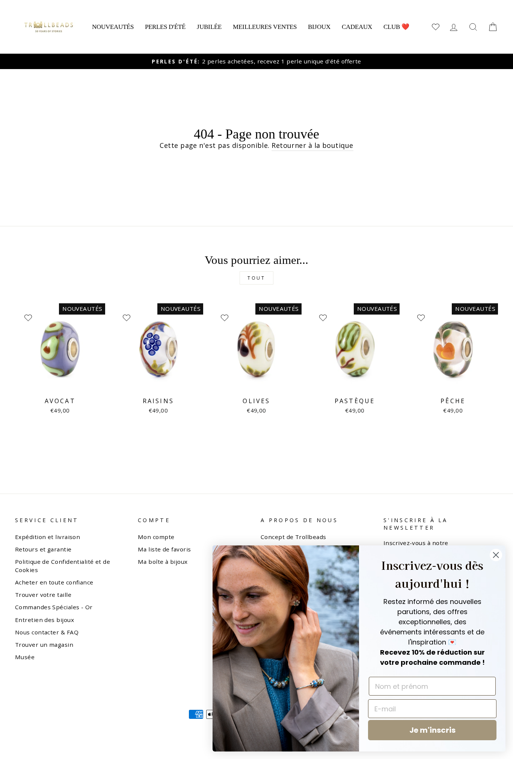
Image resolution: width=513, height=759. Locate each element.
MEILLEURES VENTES (265, 26)
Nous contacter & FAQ (46, 632)
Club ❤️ (396, 26)
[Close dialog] (495, 555)
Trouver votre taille (43, 594)
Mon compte (156, 537)
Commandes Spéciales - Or (54, 607)
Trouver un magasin (44, 644)
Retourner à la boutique (312, 145)
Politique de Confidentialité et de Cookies (62, 565)
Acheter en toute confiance (54, 582)
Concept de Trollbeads (293, 537)
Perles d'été (165, 26)
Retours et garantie (43, 549)
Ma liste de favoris (164, 549)
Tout (256, 278)
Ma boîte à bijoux (163, 561)
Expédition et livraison (47, 537)
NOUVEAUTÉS (113, 26)
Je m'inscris (432, 730)
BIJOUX (319, 26)
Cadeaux (357, 26)
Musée (25, 657)
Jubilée (209, 26)
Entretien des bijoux (44, 619)
